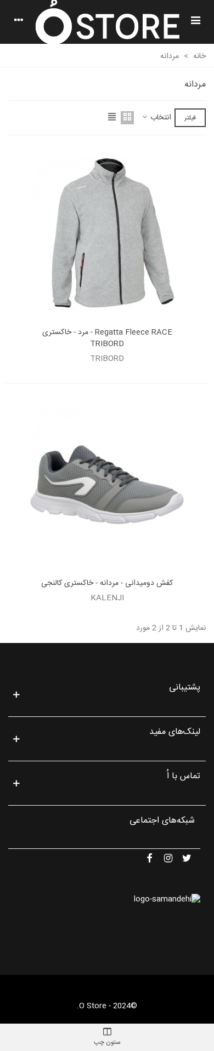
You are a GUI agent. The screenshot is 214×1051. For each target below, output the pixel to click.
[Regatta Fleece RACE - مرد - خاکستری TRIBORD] (107, 233)
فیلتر (190, 117)
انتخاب (159, 118)
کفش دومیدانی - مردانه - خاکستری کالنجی (107, 583)
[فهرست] (195, 22)
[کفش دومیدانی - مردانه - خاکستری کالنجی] (107, 484)
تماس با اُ (183, 777)
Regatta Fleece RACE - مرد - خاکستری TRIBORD (107, 338)
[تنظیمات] (18, 22)
